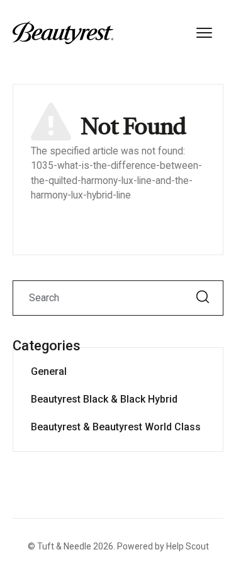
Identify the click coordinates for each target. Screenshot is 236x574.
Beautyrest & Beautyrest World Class (116, 427)
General (49, 371)
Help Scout (187, 546)
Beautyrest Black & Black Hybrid (104, 399)
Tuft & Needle (64, 546)
